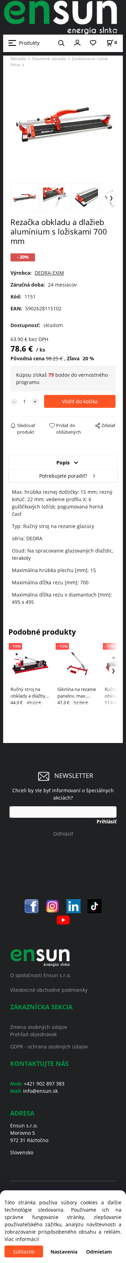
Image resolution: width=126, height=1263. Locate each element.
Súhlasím (24, 1251)
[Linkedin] (73, 905)
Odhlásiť (63, 833)
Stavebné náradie (49, 58)
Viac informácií (22, 1239)
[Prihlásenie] (77, 42)
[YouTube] (63, 919)
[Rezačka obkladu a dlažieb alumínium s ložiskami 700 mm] (62, 124)
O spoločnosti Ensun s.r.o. (40, 975)
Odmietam (99, 1251)
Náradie (18, 58)
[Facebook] (31, 905)
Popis (63, 462)
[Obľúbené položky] (93, 43)
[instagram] (52, 905)
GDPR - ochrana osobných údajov (49, 1046)
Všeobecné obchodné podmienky (49, 990)
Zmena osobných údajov (38, 1027)
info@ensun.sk (40, 1091)
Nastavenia (63, 1251)
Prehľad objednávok (33, 1034)
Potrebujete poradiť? (63, 475)
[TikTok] (94, 905)
